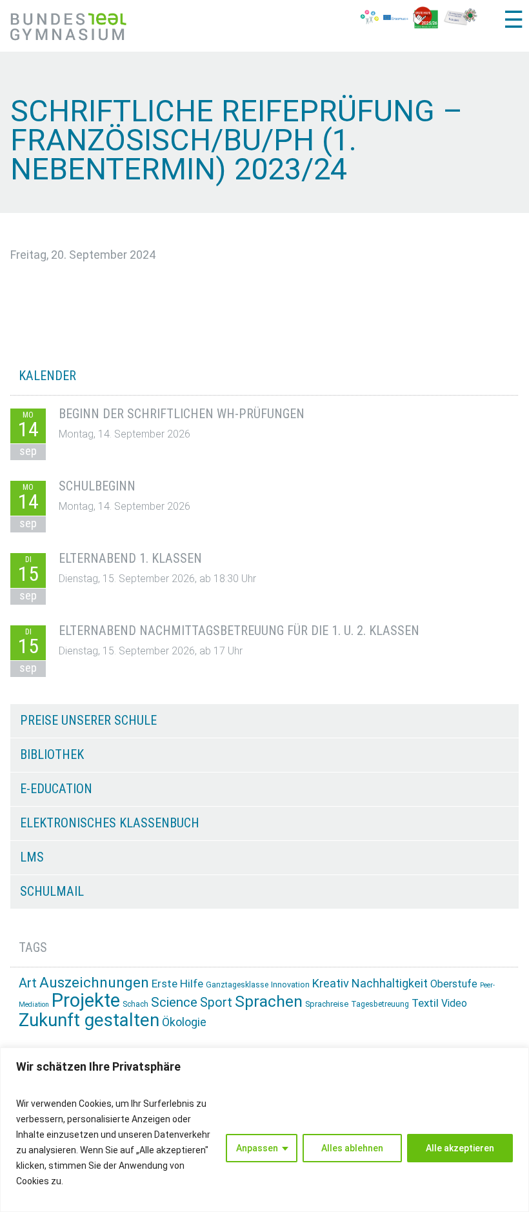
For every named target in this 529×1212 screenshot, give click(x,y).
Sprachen (269, 1001)
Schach (135, 1004)
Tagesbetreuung (380, 1004)
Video (454, 1003)
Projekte (86, 1000)
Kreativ (330, 983)
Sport (216, 1002)
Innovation (290, 984)
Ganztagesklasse (237, 984)
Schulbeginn (97, 486)
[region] (264, 1129)
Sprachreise (326, 1004)
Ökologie (184, 1022)
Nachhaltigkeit (390, 983)
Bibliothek (52, 754)
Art (28, 983)
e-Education (56, 788)
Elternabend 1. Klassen (130, 558)
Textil (425, 1002)
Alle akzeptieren (460, 1148)
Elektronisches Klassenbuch (109, 823)
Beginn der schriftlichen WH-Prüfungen (181, 413)
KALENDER (47, 375)
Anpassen (257, 1148)
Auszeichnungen (94, 982)
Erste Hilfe (177, 983)
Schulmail (52, 891)
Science (174, 1002)
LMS (32, 857)
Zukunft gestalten (89, 1020)
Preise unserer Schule (88, 720)
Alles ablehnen (352, 1148)
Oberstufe (453, 984)
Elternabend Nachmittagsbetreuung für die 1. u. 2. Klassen (239, 630)
